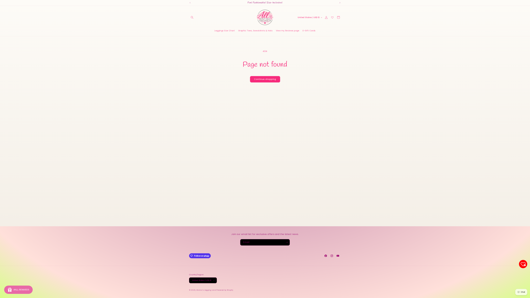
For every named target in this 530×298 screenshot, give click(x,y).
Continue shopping (265, 79)
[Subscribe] (287, 242)
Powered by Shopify (225, 290)
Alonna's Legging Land (206, 290)
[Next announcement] (340, 2)
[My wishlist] (332, 17)
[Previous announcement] (190, 2)
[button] (192, 17)
